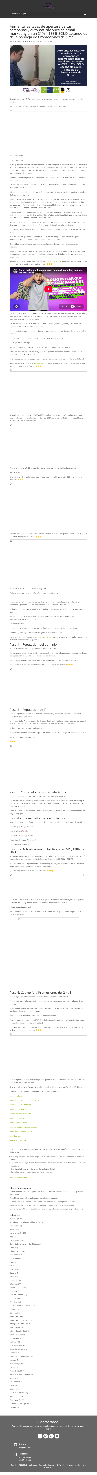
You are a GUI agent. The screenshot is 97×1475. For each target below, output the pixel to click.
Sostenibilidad (15, 1396)
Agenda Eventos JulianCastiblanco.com (25, 1222)
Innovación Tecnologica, (19, 1320)
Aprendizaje (14, 1226)
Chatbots (13, 1247)
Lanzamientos (15, 1338)
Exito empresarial (17, 1295)
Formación (14, 1309)
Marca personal (16, 1345)
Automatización (16, 1233)
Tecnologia (48, 41)
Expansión (14, 1298)
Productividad (15, 1371)
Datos (12, 1266)
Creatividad (14, 1258)
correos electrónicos (46, 637)
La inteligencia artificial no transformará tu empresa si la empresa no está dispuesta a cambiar (47, 1209)
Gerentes (13, 1313)
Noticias (13, 1360)
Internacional (15, 1327)
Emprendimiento (16, 1287)
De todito (13, 1269)
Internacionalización (18, 1331)
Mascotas (13, 1353)
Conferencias (15, 1255)
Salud (12, 1378)
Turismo (13, 1407)
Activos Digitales (16, 1218)
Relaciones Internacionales (20, 1374)
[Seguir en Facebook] (40, 1436)
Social (12, 1385)
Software (13, 1389)
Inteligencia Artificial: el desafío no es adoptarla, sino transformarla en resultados (42, 1205)
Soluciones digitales (17, 1393)
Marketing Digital (16, 1349)
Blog (11, 1237)
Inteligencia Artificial (18, 1324)
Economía (13, 1280)
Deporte (13, 1273)
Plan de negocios (16, 1364)
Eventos (13, 1291)
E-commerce (15, 1276)
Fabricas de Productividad (20, 1305)
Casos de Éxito (15, 1240)
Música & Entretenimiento (20, 1356)
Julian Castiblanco (17, 1335)
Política (12, 1367)
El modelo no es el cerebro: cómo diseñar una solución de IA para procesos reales (42, 1202)
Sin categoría (15, 1382)
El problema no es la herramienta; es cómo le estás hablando (34, 1198)
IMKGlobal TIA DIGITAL (22, 41)
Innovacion (14, 1316)
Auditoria (13, 1229)
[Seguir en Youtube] (57, 1436)
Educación (14, 1284)
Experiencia (14, 1302)
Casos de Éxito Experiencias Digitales (24, 1244)
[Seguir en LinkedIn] (51, 1436)
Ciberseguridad (16, 1251)
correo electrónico (54, 261)
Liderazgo (13, 1342)
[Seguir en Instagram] (45, 1436)
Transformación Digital (19, 1403)
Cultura (13, 1262)
